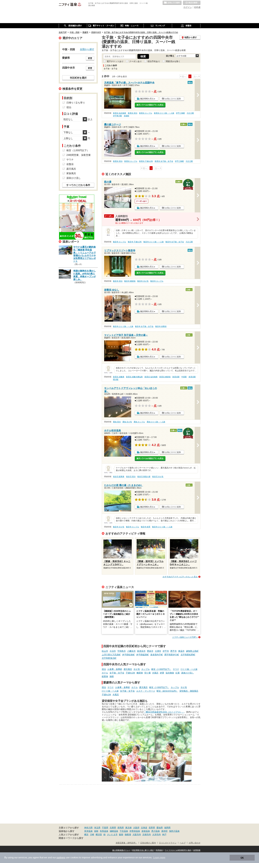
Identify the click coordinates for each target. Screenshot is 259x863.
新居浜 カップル (145, 113)
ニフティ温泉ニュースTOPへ (185, 637)
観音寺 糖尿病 (129, 281)
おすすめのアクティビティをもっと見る (180, 577)
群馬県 (121, 827)
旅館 (112, 676)
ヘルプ (183, 843)
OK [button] (242, 857)
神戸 (164, 834)
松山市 (105, 651)
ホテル (105, 673)
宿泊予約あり (153, 61)
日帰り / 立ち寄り (75, 102)
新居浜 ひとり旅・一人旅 (164, 113)
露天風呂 (128, 669)
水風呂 (155, 673)
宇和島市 (121, 651)
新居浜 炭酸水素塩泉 (134, 377)
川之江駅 (190, 113)
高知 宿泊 (117, 422)
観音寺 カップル (119, 242)
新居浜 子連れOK (146, 161)
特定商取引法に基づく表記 (143, 850)
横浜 (86, 834)
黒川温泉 (155, 831)
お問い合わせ (194, 843)
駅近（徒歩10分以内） (167, 691)
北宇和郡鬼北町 (109, 658)
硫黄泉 (105, 676)
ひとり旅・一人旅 (189, 669)
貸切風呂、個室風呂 (188, 691)
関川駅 (115, 379)
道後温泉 (145, 831)
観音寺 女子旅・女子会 (174, 242)
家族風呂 (71, 173)
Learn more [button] (159, 857)
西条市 (150, 651)
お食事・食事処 (114, 669)
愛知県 (159, 827)
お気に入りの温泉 (172, 3)
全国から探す (87, 49)
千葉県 (105, 827)
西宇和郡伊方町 (171, 654)
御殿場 (128, 834)
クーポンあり (135, 61)
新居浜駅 (176, 377)
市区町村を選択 (78, 77)
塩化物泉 (170, 673)
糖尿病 (140, 673)
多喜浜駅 (192, 377)
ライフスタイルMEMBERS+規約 (178, 850)
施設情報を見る (147, 99)
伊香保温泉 (135, 831)
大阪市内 (136, 834)
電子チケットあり (115, 61)
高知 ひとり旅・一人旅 (156, 422)
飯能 (121, 834)
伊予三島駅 (180, 113)
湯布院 (164, 831)
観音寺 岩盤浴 (161, 326)
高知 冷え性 (127, 422)
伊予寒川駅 (117, 116)
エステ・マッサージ (145, 691)
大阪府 (136, 827)
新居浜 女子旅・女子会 (164, 161)
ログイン (187, 7)
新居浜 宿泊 (132, 113)
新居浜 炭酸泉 (118, 377)
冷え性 (137, 669)
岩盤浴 (70, 164)
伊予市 (166, 651)
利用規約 (159, 850)
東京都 (128, 827)
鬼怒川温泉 (174, 831)
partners (61, 857)
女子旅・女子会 (117, 673)
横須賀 (99, 834)
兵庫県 (113, 827)
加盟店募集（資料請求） (126, 843)
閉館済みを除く (173, 61)
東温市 (181, 651)
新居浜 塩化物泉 (119, 113)
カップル (145, 669)
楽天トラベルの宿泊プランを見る (150, 105)
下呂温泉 (124, 831)
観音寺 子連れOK (135, 242)
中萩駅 (184, 377)
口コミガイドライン (168, 843)
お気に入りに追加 (173, 99)
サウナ (176, 669)
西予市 (173, 651)
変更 (90, 58)
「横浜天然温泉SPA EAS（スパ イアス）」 (164, 712)
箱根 (96, 831)
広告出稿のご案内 (148, 843)
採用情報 (196, 850)
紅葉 (178, 673)
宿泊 (104, 669)
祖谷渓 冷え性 (157, 477)
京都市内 (146, 834)
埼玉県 (97, 827)
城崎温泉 (114, 831)
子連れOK (130, 673)
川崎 (92, 834)
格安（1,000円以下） (161, 669)
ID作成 (197, 7)
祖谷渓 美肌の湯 (143, 477)
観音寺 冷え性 (143, 281)
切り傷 (147, 673)
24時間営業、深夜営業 (78, 155)
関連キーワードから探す (71, 838)
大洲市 (158, 651)
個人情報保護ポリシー (121, 850)
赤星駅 (126, 116)
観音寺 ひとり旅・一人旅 (153, 242)
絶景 (162, 673)
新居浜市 (141, 651)
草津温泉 (88, 831)
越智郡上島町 (192, 651)
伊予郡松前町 (128, 654)
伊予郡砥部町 (142, 654)
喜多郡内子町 (156, 654)
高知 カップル (139, 422)
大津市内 (156, 834)
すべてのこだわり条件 (78, 185)
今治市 (113, 651)
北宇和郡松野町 (188, 654)
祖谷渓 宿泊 (130, 477)
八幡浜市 (131, 651)
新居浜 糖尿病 (165, 377)
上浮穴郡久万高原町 (111, 654)
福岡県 (167, 827)
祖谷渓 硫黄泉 (118, 477)
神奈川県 (88, 827)
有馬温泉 (104, 831)
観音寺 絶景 (145, 527)
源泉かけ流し (187, 673)
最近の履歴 (191, 3)
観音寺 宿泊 (117, 281)
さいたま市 (112, 834)
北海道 (144, 827)
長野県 (152, 827)
